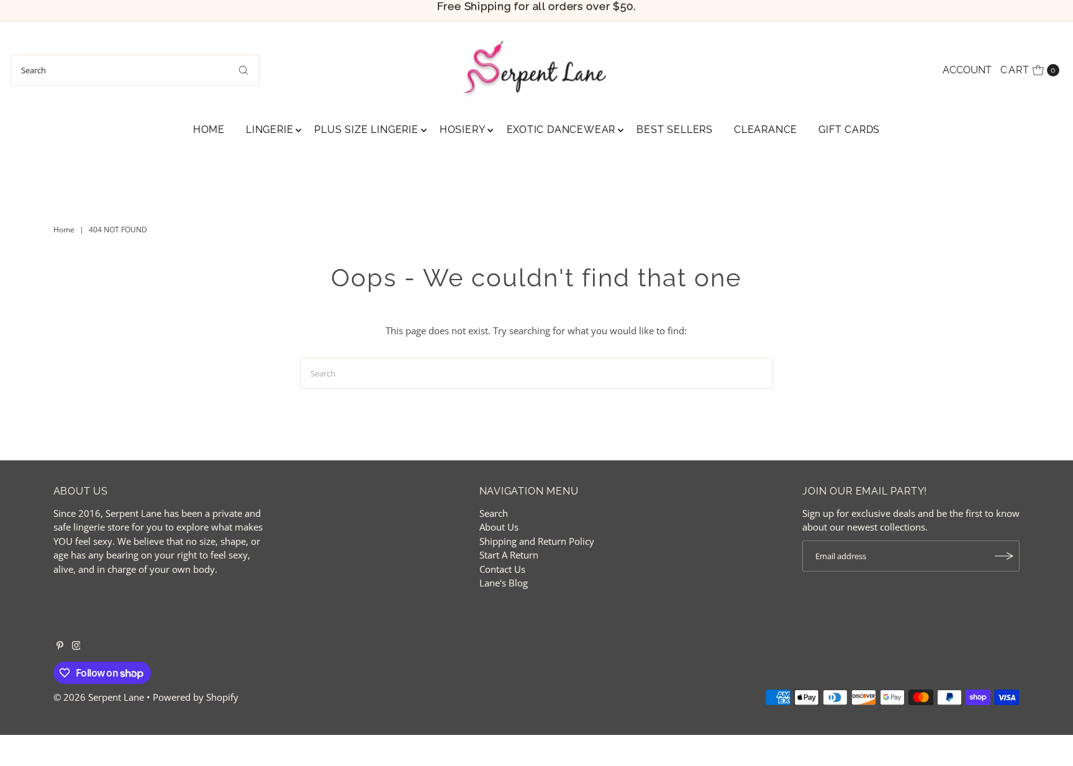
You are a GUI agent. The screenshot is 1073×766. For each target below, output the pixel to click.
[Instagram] (76, 646)
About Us (498, 527)
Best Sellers (674, 129)
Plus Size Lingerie (366, 129)
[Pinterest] (60, 646)
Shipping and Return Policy (536, 541)
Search (493, 513)
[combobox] (135, 70)
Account (967, 70)
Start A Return (508, 555)
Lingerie (269, 129)
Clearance (765, 129)
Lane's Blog (503, 583)
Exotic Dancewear (561, 129)
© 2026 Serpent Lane (98, 697)
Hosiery (463, 129)
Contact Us (502, 569)
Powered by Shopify (195, 697)
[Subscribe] (1004, 556)
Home (209, 129)
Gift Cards (849, 129)
